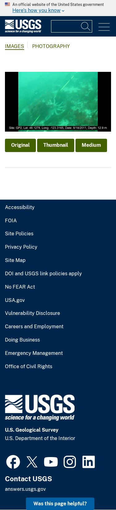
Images (14, 46)
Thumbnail (55, 145)
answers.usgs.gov (25, 489)
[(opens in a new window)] (13, 461)
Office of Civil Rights (28, 366)
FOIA (11, 221)
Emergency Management (34, 353)
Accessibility (20, 207)
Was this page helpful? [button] (60, 504)
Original (20, 145)
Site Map (15, 260)
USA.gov (15, 300)
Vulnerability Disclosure (32, 313)
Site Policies (19, 234)
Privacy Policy (21, 247)
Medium (91, 145)
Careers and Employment (34, 326)
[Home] (23, 31)
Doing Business (22, 340)
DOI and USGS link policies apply (43, 274)
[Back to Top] (94, 487)
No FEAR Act (20, 287)
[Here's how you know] (58, 8)
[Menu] (104, 27)
